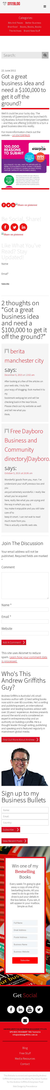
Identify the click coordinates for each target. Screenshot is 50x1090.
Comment (8, 567)
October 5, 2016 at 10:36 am (18, 473)
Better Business (33, 22)
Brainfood (13, 26)
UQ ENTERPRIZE (21, 135)
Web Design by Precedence (25, 1086)
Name (6, 605)
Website (6, 629)
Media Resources (25, 1058)
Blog (25, 1048)
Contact (25, 1064)
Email (6, 617)
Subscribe (8, 829)
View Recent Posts (12, 841)
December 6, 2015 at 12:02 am (19, 374)
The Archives (15, 30)
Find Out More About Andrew (18, 739)
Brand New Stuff (32, 30)
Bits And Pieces (15, 22)
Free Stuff (25, 1053)
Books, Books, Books (30, 26)
